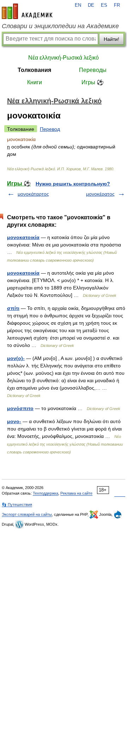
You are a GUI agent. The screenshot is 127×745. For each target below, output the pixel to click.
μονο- (14, 421)
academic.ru (27, 11)
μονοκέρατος (100, 194)
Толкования (34, 70)
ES (104, 5)
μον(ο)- (16, 358)
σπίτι (13, 308)
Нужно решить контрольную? (73, 184)
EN (78, 5)
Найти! (111, 39)
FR (117, 5)
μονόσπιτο (20, 408)
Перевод (50, 129)
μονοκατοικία (23, 237)
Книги (34, 82)
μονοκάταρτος (33, 194)
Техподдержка (45, 493)
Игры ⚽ (92, 82)
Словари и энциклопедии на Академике (60, 26)
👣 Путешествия (17, 504)
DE (91, 5)
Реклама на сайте (76, 493)
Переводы (93, 70)
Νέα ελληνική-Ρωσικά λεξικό (63, 58)
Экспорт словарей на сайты (27, 514)
